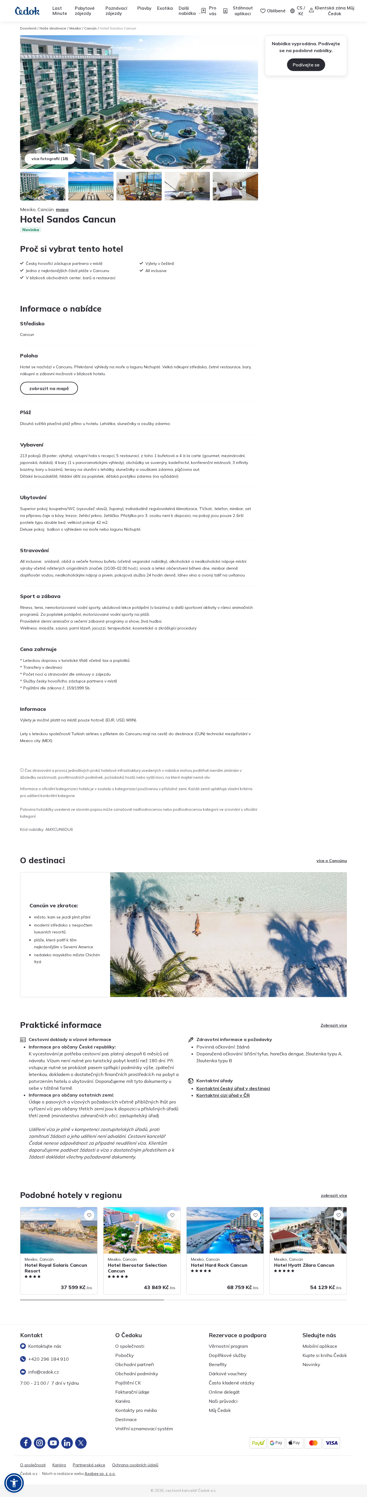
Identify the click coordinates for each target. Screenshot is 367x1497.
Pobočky (124, 1355)
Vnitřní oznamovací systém (144, 1428)
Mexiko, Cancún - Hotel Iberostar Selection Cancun (134, 1213)
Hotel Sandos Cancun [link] (118, 28)
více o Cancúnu (332, 860)
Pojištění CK (128, 1383)
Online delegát (224, 1392)
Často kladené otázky (232, 1383)
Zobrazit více (334, 1025)
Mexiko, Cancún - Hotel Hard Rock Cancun (219, 1213)
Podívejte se (306, 65)
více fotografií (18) (50, 158)
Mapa (62, 209)
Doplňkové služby (227, 1355)
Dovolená (28, 28)
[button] (14, 1483)
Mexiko (75, 28)
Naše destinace (53, 28)
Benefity (218, 1364)
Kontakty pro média (136, 1410)
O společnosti (129, 1346)
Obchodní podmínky (136, 1373)
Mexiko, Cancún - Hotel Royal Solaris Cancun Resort (54, 1213)
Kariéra (122, 1401)
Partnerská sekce (89, 1465)
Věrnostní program (228, 1346)
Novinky (311, 1364)
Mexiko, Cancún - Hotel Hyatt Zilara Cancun (303, 1213)
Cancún (90, 28)
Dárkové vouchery (228, 1373)
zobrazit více (334, 1195)
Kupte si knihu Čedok (324, 1355)
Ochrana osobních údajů (135, 1465)
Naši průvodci (223, 1401)
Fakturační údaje (132, 1392)
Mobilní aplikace (319, 1346)
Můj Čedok (220, 1410)
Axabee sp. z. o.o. (100, 1473)
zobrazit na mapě (49, 388)
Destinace (126, 1419)
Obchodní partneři (134, 1364)
